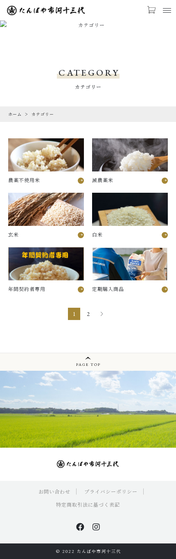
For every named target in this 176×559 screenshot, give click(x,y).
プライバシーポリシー (111, 491)
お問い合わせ (54, 491)
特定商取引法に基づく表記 (88, 504)
